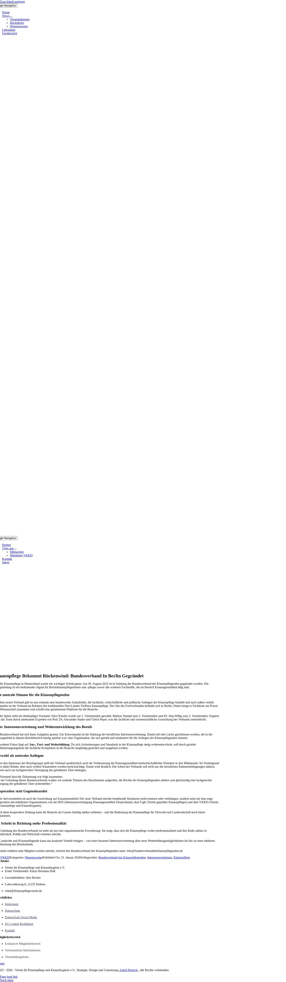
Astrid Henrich (128, 970)
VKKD (5, 857)
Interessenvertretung (159, 857)
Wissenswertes (34, 857)
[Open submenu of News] (10, 16)
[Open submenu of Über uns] (15, 549)
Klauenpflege (182, 857)
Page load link (9, 976)
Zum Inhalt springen (12, 1)
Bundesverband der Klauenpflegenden (122, 857)
